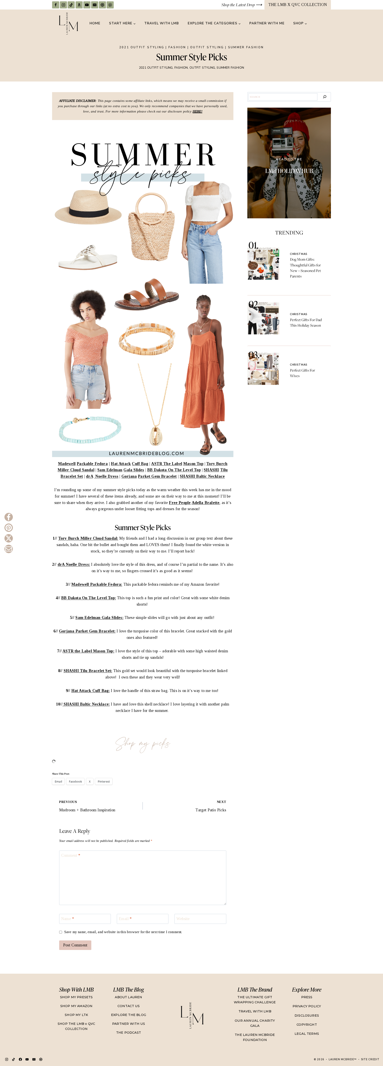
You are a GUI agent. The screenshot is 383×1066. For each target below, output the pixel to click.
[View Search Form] (327, 23)
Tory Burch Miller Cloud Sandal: (88, 538)
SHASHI (211, 470)
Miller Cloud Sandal (76, 470)
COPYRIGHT (307, 1025)
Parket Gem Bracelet (157, 476)
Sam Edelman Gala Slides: (99, 617)
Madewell (67, 463)
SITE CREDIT (370, 1059)
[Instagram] (63, 4)
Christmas (298, 254)
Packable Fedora (92, 463)
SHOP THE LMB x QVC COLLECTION (76, 1026)
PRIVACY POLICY (307, 1006)
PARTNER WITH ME (267, 23)
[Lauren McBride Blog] (191, 1015)
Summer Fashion (246, 47)
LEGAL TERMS (307, 1034)
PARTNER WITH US (128, 1024)
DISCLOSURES (307, 1016)
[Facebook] (55, 4)
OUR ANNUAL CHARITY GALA (255, 1023)
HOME (95, 23)
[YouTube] (86, 4)
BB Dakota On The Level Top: (88, 598)
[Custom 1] (41, 1059)
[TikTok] (71, 4)
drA (89, 476)
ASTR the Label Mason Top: (88, 651)
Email (125, 919)
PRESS (307, 997)
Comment (70, 855)
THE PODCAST (128, 1033)
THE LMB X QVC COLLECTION (297, 4)
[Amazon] (79, 4)
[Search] (325, 97)
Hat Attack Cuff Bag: (90, 690)
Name (67, 919)
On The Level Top (184, 470)
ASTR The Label (166, 463)
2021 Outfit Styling (141, 47)
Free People (180, 502)
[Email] (94, 4)
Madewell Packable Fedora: (96, 584)
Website (183, 919)
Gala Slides (133, 470)
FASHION (177, 47)
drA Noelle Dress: (74, 564)
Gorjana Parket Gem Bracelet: (87, 631)
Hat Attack (121, 463)
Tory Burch (216, 463)
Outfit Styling (207, 47)
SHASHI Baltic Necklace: (86, 704)
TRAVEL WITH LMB (161, 23)
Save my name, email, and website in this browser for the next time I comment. (123, 932)
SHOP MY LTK (76, 1015)
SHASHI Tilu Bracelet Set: (88, 671)
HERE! (197, 111)
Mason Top (193, 463)
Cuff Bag (140, 463)
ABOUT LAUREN (128, 997)
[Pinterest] (110, 4)
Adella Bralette (206, 502)
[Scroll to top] (370, 1047)
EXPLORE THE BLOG (128, 1015)
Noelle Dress (106, 476)
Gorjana (129, 476)
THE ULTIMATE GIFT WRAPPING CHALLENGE (255, 999)
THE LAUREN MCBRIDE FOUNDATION (255, 1037)
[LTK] (102, 4)
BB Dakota (157, 470)
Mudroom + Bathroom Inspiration (87, 806)
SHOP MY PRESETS (76, 997)
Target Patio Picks (210, 806)
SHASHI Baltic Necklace (202, 476)
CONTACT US (128, 1006)
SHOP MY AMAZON (76, 1006)
